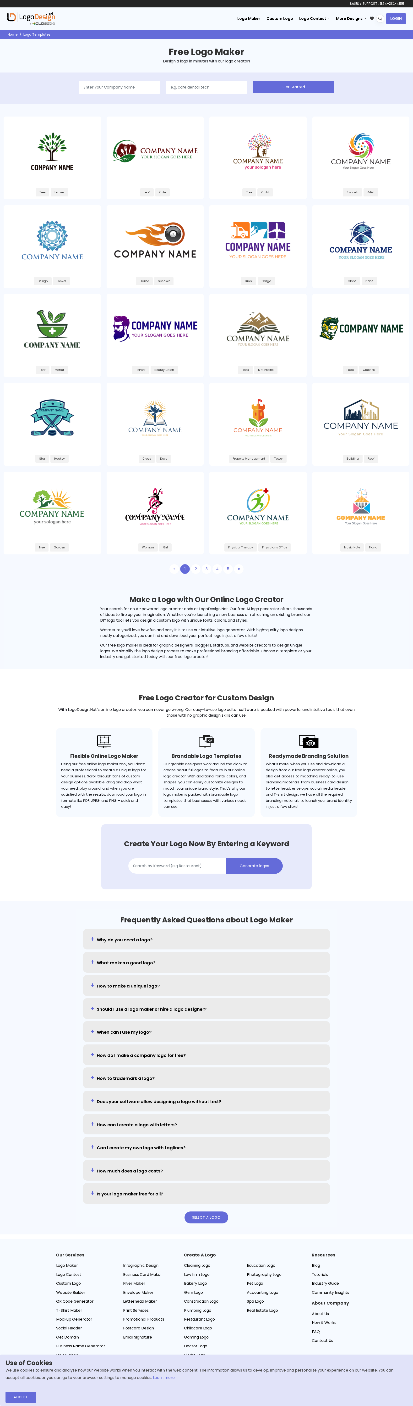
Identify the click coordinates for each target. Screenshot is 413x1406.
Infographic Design (140, 1265)
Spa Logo (255, 1301)
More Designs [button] (350, 18)
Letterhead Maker (140, 1301)
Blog (316, 1265)
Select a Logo (206, 1217)
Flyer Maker (134, 1283)
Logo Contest (68, 1274)
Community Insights (330, 1292)
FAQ (316, 1331)
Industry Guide (325, 1283)
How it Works (324, 1322)
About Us (320, 1314)
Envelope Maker (138, 1292)
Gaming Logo (196, 1337)
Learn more (164, 1377)
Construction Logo (201, 1301)
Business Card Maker (142, 1274)
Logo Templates (36, 34)
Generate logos (254, 866)
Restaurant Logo (199, 1319)
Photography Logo (264, 1274)
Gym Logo (193, 1292)
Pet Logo (255, 1283)
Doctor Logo (195, 1346)
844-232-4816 (392, 3)
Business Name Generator (80, 1346)
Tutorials (320, 1274)
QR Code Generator (75, 1301)
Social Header (69, 1328)
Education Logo (261, 1265)
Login (396, 18)
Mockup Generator (74, 1319)
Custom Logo (279, 18)
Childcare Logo (198, 1328)
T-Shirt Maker (69, 1310)
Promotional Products (143, 1319)
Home (13, 34)
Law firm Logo (197, 1274)
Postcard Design (138, 1328)
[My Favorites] (373, 17)
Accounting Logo (262, 1292)
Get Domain (67, 1337)
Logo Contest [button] (313, 18)
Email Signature (137, 1337)
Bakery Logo (195, 1283)
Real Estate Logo (262, 1310)
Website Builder (70, 1292)
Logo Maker (248, 18)
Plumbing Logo (197, 1310)
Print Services (136, 1310)
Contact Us (322, 1340)
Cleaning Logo (197, 1265)
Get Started (294, 87)
